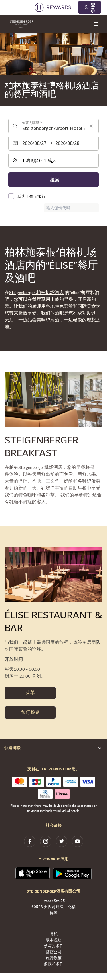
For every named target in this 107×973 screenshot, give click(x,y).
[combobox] (53, 126)
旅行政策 (54, 958)
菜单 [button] (30, 693)
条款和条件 (54, 964)
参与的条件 (54, 946)
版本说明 (54, 940)
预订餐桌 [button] (30, 712)
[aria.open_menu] (96, 24)
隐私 (54, 934)
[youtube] (77, 841)
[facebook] (29, 841)
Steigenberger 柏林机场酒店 (36, 293)
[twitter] (61, 841)
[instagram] (45, 841)
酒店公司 (54, 952)
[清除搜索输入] (91, 126)
